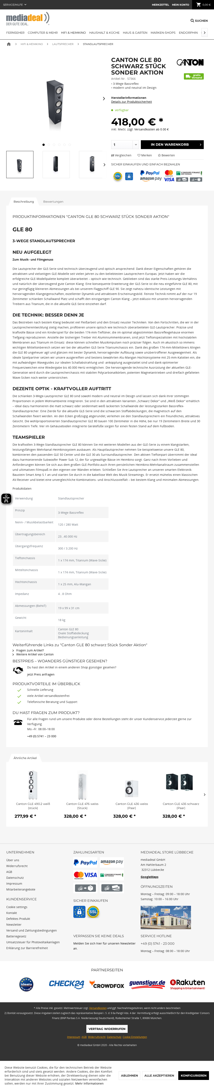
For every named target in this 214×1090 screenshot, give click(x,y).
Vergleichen (122, 155)
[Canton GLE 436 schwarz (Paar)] (181, 785)
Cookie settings (16, 907)
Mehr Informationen (89, 1083)
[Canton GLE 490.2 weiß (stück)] (33, 785)
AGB (9, 872)
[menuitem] (160, 4)
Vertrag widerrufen (107, 1029)
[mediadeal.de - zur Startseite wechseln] (27, 18)
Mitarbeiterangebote (20, 889)
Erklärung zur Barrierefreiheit (27, 948)
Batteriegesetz (16, 936)
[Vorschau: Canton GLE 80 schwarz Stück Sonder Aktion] (19, 164)
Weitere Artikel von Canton (34, 654)
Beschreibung (24, 201)
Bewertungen (53, 201)
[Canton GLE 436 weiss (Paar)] (131, 785)
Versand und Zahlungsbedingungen (31, 930)
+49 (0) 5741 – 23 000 (41, 736)
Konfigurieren (193, 1075)
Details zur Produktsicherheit (131, 102)
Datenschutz (15, 878)
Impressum (14, 883)
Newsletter (14, 925)
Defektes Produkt (18, 919)
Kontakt (11, 913)
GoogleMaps (149, 877)
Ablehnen (129, 1075)
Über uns (12, 860)
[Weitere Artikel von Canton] (190, 62)
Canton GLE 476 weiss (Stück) (82, 806)
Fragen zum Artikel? (29, 650)
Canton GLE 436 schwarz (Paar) (181, 806)
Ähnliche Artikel (25, 758)
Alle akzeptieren (159, 1075)
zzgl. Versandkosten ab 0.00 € (148, 129)
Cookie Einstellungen (135, 1037)
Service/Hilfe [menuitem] (13, 4)
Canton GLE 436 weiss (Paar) (132, 806)
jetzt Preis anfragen (41, 674)
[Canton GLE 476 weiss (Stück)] (82, 785)
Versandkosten (98, 1008)
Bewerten (168, 155)
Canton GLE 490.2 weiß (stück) (33, 806)
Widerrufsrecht (17, 866)
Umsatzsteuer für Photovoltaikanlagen (33, 942)
